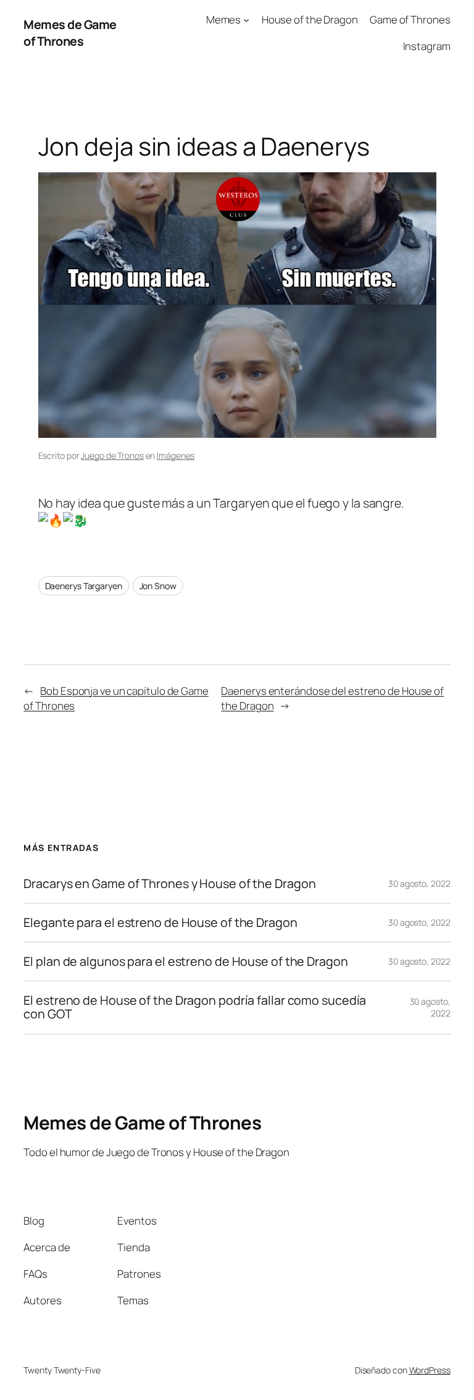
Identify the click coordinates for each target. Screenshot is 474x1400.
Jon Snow (158, 586)
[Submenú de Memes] (246, 20)
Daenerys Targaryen (83, 586)
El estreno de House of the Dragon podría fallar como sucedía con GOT (194, 1007)
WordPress (430, 1370)
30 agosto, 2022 (419, 883)
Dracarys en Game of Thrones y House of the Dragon (169, 884)
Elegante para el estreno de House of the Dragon (160, 922)
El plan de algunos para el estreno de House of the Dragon (185, 961)
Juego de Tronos (112, 455)
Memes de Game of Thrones (70, 33)
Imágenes (175, 455)
